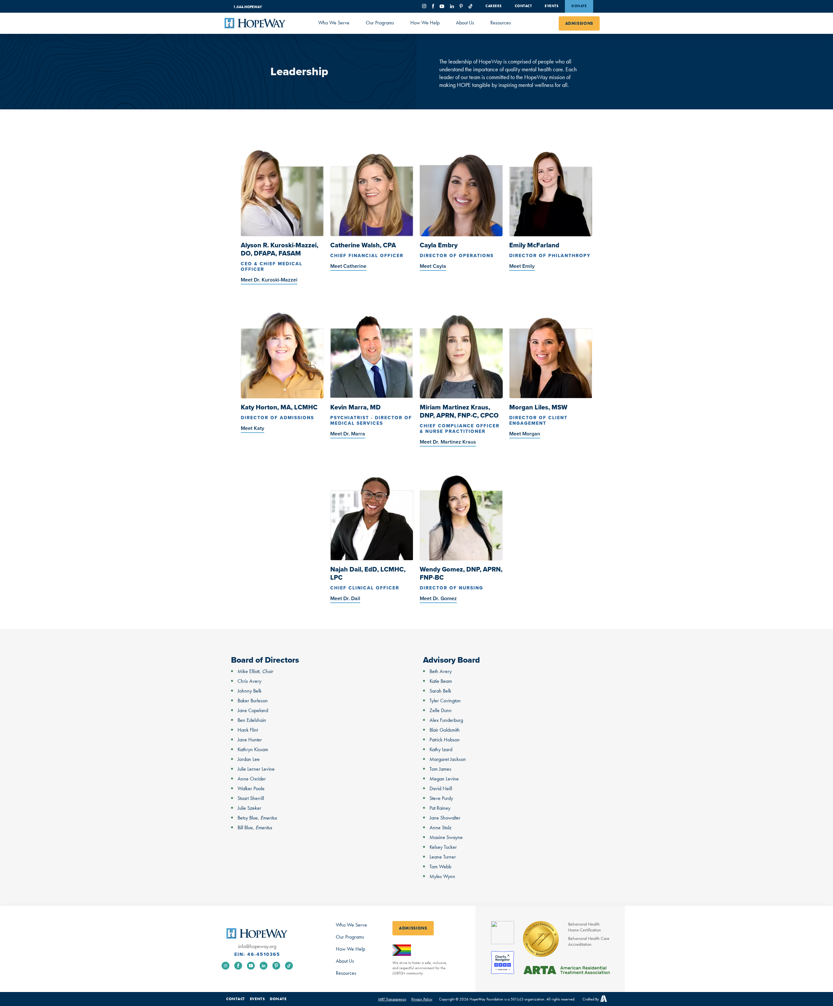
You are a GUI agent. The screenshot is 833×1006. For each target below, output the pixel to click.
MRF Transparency (392, 999)
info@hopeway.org (257, 946)
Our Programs (380, 22)
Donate (579, 6)
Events (551, 6)
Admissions (579, 23)
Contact (523, 6)
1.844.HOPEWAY (247, 7)
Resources (500, 22)
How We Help (425, 22)
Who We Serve (333, 22)
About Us (465, 22)
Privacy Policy (421, 999)
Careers (493, 6)
